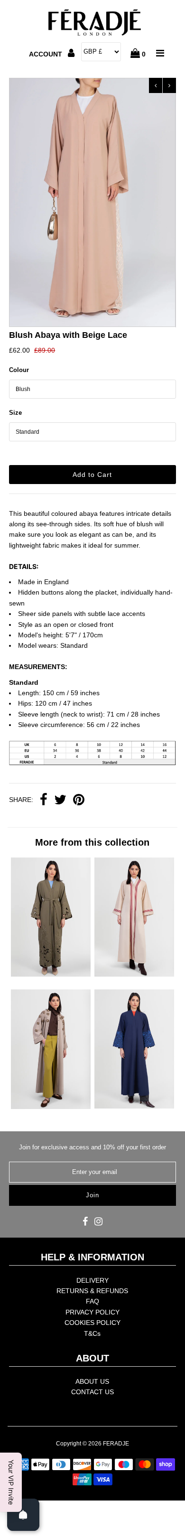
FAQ (92, 1301)
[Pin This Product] (78, 800)
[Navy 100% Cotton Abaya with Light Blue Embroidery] (134, 1106)
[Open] (23, 1515)
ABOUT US (92, 1381)
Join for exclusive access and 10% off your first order (92, 1147)
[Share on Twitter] (60, 800)
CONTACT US (92, 1392)
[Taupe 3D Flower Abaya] (51, 1106)
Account (46, 54)
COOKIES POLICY (92, 1322)
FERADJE (116, 1443)
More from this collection (92, 842)
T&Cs (92, 1333)
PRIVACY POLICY (92, 1312)
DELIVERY (92, 1280)
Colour (19, 369)
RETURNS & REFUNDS (92, 1291)
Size (15, 412)
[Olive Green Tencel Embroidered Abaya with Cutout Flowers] (51, 974)
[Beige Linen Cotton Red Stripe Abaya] (134, 974)
